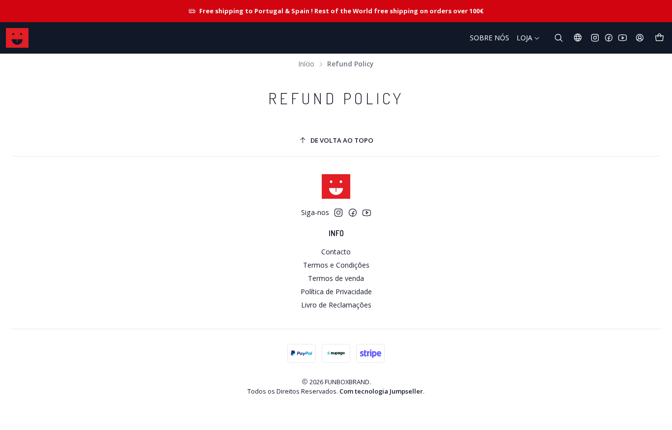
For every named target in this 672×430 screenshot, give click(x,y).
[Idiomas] (577, 37)
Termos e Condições (336, 265)
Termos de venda (336, 278)
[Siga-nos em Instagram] (595, 37)
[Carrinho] (659, 38)
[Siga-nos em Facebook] (608, 37)
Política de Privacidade (336, 291)
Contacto (336, 251)
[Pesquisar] (558, 37)
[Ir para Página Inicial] (17, 38)
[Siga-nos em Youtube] (622, 37)
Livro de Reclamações (336, 304)
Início (306, 64)
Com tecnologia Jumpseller (381, 391)
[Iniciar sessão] (639, 37)
